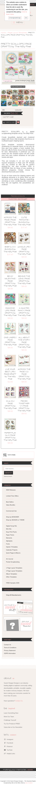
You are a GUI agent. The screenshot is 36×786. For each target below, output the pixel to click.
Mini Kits (8, 529)
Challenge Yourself (10, 720)
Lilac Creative (28, 783)
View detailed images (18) (18, 86)
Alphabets (9, 541)
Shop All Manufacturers (13, 595)
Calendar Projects (11, 550)
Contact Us (7, 644)
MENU (19, 22)
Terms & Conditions (10, 647)
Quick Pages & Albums (13, 553)
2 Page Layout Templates (14, 571)
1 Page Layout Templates (17, 32)
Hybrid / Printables (12, 547)
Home (3, 32)
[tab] (18, 196)
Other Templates (11, 577)
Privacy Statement (10, 650)
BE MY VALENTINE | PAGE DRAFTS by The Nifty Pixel (10, 281)
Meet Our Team (9, 716)
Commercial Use (11, 511)
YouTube (9, 750)
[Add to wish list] (18, 122)
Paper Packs (10, 535)
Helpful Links (10, 753)
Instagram (9, 739)
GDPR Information (10, 653)
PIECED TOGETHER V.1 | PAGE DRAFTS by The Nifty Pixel (24, 406)
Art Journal (9, 559)
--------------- (10, 493)
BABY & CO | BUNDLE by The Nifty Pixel (10, 249)
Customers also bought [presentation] (18, 199)
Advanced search (8, 476)
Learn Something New (11, 713)
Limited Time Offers (12, 496)
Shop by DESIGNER (12, 517)
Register (30, 4)
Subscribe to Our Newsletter (13, 727)
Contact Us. (19, 701)
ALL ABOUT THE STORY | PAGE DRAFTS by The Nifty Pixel (24, 342)
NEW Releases (11, 490)
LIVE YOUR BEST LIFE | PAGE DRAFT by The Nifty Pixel (10, 374)
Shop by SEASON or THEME (15, 520)
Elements (9, 538)
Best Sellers (10, 502)
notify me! (6, 117)
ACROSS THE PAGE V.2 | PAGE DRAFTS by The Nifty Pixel (24, 374)
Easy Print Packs (11, 532)
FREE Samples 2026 (12, 583)
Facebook (9, 743)
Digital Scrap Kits (11, 526)
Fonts (8, 544)
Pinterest (9, 746)
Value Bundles (10, 505)
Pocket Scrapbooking (13, 562)
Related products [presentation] (18, 196)
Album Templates (11, 574)
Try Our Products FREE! (12, 724)
